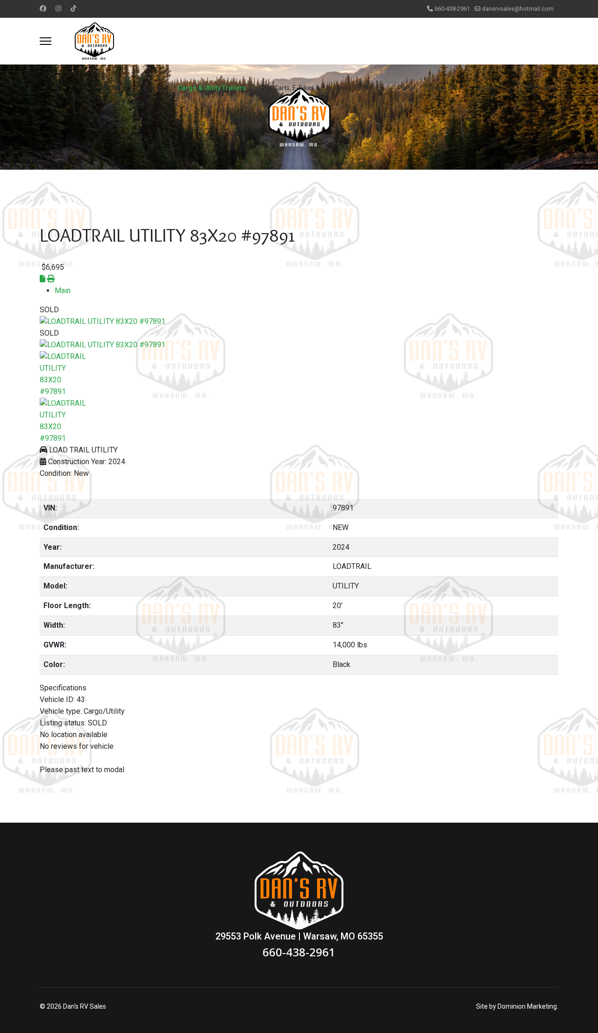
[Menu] (45, 41)
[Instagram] (58, 8)
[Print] (51, 278)
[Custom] (73, 8)
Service (373, 88)
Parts (406, 88)
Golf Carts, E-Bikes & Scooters (304, 88)
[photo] (299, 322)
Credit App (540, 88)
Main (63, 290)
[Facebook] (43, 8)
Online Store (446, 88)
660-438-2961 (452, 8)
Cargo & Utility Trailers (212, 88)
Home (111, 88)
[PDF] (43, 278)
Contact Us (494, 88)
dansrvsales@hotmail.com (518, 8)
